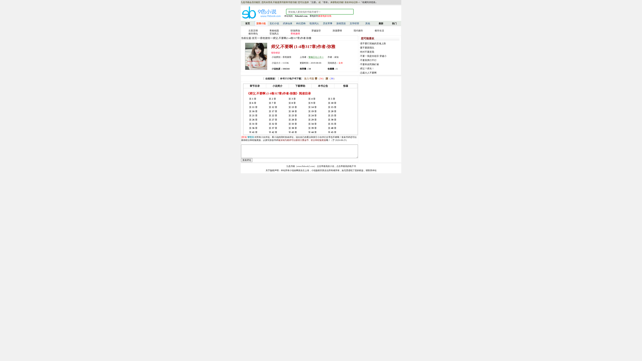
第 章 (252, 99)
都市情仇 (253, 33)
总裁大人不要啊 (368, 73)
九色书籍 (290, 166)
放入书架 (309, 78)
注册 (313, 2)
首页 (254, 38)
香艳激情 (265, 38)
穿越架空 (316, 30)
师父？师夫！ (367, 68)
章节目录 (255, 86)
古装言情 (253, 30)
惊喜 (345, 86)
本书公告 (323, 86)
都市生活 (379, 30)
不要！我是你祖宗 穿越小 (373, 56)
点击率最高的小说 (325, 166)
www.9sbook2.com (305, 166)
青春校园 (274, 30)
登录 (325, 2)
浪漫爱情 (337, 30)
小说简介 (278, 86)
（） (320, 78)
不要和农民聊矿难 (369, 64)
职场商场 (295, 30)
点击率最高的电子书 (346, 166)
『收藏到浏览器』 (369, 2)
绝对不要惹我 (367, 52)
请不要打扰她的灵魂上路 (373, 43)
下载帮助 (300, 86)
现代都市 (358, 30)
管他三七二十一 (316, 57)
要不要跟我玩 (367, 47)
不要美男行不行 (368, 60)
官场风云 (274, 33)
